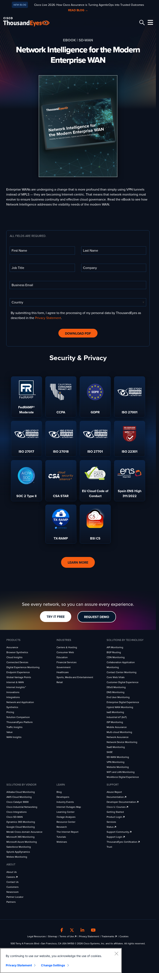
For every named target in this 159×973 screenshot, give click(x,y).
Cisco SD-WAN (14, 816)
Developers (63, 797)
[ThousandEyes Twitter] (72, 930)
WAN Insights (14, 737)
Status (110, 826)
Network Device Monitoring (122, 742)
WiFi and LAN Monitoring (121, 772)
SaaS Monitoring (116, 747)
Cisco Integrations (16, 811)
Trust (109, 846)
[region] (61, 960)
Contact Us (12, 882)
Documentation (115, 797)
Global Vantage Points (18, 677)
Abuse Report (114, 792)
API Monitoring (115, 647)
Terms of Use (67, 936)
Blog (59, 792)
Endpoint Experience (18, 672)
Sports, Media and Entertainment (75, 677)
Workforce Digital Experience (123, 777)
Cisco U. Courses (116, 806)
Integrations (13, 697)
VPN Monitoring (115, 762)
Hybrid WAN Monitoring (120, 707)
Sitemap (52, 936)
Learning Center (66, 811)
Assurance (12, 647)
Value (9, 732)
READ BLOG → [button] (78, 10)
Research (62, 826)
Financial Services (67, 662)
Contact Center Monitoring (121, 672)
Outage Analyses (66, 816)
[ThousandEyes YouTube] (93, 930)
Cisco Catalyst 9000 (17, 802)
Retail (60, 682)
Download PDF (78, 333)
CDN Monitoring (116, 657)
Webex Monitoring (16, 856)
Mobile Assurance (117, 727)
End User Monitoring (118, 697)
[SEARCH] (141, 23)
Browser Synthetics (17, 652)
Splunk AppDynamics (18, 851)
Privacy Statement (48, 318)
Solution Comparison (18, 717)
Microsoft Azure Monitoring (21, 841)
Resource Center (66, 821)
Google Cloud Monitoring (20, 826)
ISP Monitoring (115, 722)
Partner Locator (14, 896)
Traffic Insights (14, 727)
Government (64, 667)
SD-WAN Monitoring (118, 757)
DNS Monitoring (115, 692)
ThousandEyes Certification (122, 841)
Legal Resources (36, 936)
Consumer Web (65, 652)
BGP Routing (114, 652)
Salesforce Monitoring (18, 846)
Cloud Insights (14, 657)
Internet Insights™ (16, 687)
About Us (11, 872)
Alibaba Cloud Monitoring (20, 792)
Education (62, 657)
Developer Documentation (122, 802)
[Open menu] (150, 22)
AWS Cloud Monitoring (19, 797)
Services (111, 821)
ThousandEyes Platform (19, 722)
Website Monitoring (118, 767)
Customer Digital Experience (123, 682)
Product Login (115, 816)
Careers (11, 877)
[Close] (116, 953)
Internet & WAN (15, 682)
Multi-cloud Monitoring (119, 732)
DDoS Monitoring (116, 687)
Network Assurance (118, 737)
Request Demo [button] (96, 617)
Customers (12, 887)
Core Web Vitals (116, 677)
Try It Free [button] (56, 617)
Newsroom (12, 891)
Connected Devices (17, 662)
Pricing (10, 712)
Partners (11, 901)
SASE (110, 752)
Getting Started (115, 811)
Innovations (12, 692)
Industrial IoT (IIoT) (117, 717)
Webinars (62, 841)
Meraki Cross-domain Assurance (24, 831)
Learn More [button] (78, 562)
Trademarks (108, 936)
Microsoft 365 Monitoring (20, 836)
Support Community (118, 831)
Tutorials (61, 836)
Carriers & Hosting (67, 647)
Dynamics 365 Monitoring (20, 821)
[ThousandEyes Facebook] (61, 930)
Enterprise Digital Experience (123, 702)
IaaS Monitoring (115, 712)
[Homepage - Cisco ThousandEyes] (30, 21)
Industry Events (65, 802)
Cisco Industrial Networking (21, 806)
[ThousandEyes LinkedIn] (82, 930)
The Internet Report (67, 831)
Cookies (124, 936)
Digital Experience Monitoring (23, 667)
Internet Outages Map (69, 806)
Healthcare (63, 672)
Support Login (115, 836)
